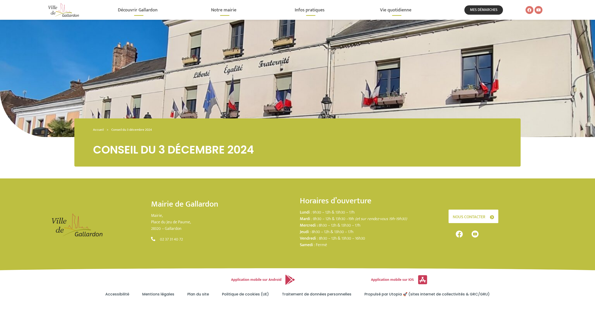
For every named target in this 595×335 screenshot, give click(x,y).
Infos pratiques (309, 10)
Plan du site (198, 294)
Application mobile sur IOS (392, 280)
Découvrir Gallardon (138, 10)
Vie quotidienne (395, 10)
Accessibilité (117, 294)
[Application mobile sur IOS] (422, 280)
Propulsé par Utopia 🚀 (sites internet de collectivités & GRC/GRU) (427, 294)
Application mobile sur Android (256, 280)
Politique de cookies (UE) (245, 294)
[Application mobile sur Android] (290, 280)
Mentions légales (158, 294)
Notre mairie (223, 10)
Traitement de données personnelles (316, 294)
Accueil (98, 130)
